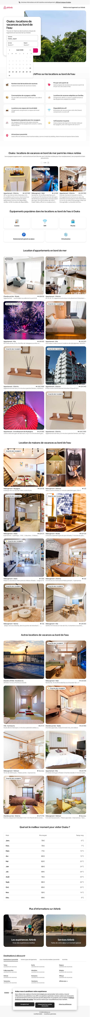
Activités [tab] (64, 959)
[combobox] (22, 39)
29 (26, 72)
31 (9, 75)
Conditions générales (50, 1014)
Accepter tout (24, 1004)
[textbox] (14, 45)
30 (30, 72)
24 (9, 72)
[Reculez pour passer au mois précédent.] (9, 50)
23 (30, 68)
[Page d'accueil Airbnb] (8, 7)
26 (16, 72)
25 (13, 72)
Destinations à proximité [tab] (11, 959)
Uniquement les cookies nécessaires (45, 1005)
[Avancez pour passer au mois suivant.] (30, 50)
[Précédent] (41, 162)
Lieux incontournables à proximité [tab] (49, 959)
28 (23, 72)
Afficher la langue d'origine (63, 2)
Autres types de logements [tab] (29, 959)
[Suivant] (48, 162)
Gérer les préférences (65, 1004)
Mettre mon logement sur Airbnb (74, 7)
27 (20, 72)
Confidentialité (38, 1014)
